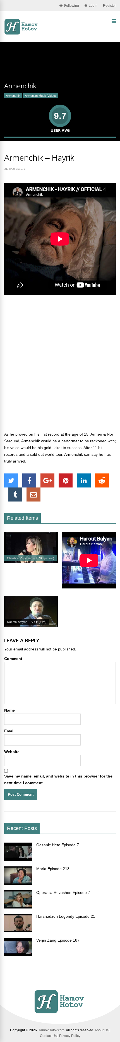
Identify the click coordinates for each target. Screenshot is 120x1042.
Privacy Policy (69, 1036)
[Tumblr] (15, 494)
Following (71, 5)
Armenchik (13, 95)
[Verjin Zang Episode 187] (18, 955)
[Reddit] (102, 480)
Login (93, 5)
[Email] (33, 494)
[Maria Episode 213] (18, 883)
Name (9, 710)
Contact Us (48, 1036)
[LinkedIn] (84, 480)
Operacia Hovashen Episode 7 (63, 892)
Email (9, 731)
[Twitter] (11, 480)
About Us (102, 1030)
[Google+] (47, 480)
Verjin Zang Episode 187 (58, 940)
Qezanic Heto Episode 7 (57, 845)
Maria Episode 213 (52, 868)
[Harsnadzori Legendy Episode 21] (18, 931)
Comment (13, 658)
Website (12, 751)
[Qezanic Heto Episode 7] (18, 859)
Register (109, 5)
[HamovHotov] (21, 34)
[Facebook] (29, 480)
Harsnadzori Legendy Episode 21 (65, 916)
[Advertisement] (60, 366)
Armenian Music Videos (41, 95)
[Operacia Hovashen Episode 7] (18, 907)
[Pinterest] (66, 480)
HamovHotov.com (51, 1030)
